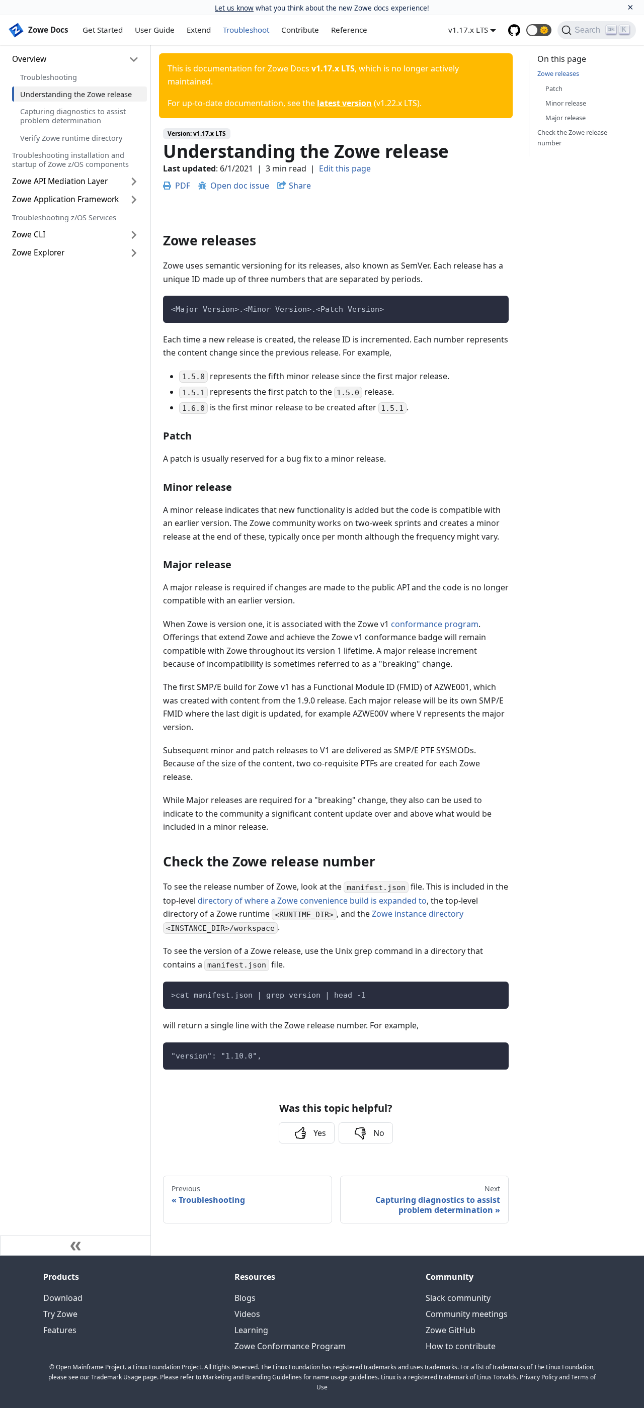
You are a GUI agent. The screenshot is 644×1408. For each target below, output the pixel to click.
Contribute (300, 30)
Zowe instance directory (417, 913)
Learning (251, 1330)
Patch (553, 88)
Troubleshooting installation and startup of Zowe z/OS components (70, 159)
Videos (247, 1313)
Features (59, 1330)
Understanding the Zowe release (76, 94)
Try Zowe (60, 1313)
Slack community (458, 1297)
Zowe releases (558, 73)
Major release (565, 117)
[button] (538, 30)
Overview (29, 58)
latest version (344, 103)
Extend (199, 30)
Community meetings (467, 1313)
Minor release (565, 103)
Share (300, 185)
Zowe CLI (28, 234)
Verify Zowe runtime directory (71, 138)
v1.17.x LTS (468, 30)
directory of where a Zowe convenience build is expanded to (312, 900)
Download (63, 1297)
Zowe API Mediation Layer (60, 181)
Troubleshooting (48, 77)
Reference (349, 30)
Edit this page (345, 168)
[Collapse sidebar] (75, 1246)
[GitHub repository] (514, 30)
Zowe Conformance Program (290, 1346)
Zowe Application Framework (65, 199)
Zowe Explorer (38, 252)
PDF (182, 185)
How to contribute (461, 1346)
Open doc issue (239, 185)
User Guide (155, 30)
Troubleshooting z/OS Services (64, 217)
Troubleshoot (246, 30)
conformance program (434, 624)
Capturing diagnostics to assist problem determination (73, 115)
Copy (493, 306)
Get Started (103, 30)
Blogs (245, 1297)
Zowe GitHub (450, 1330)
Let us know (234, 8)
